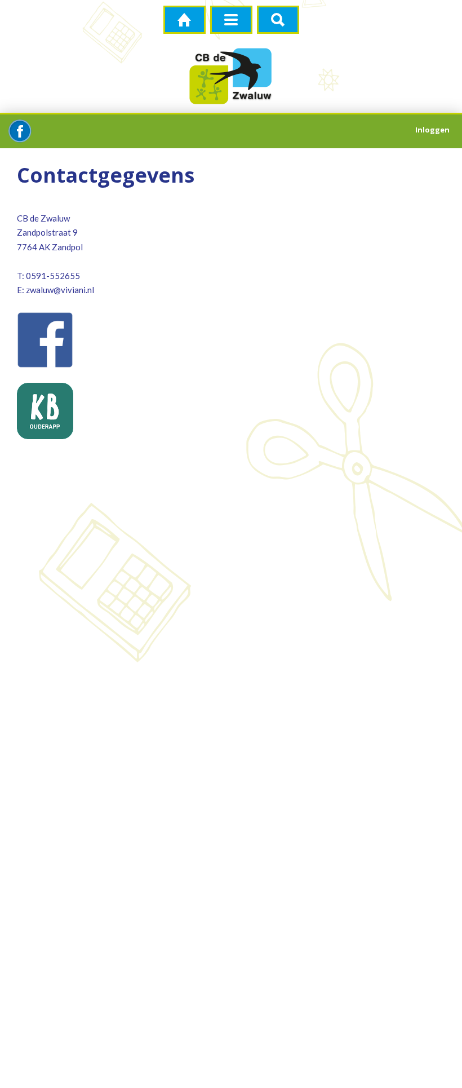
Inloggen (432, 130)
